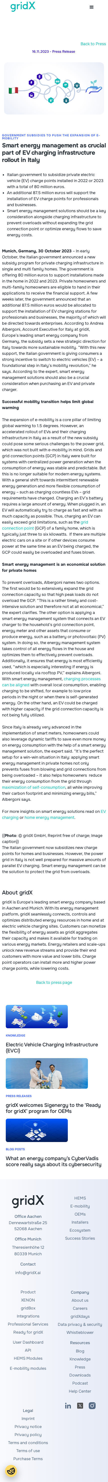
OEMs (80, 1214)
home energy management (49, 817)
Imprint (28, 1418)
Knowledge (80, 1359)
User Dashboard (28, 1342)
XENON (28, 1300)
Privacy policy (28, 1434)
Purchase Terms (28, 1458)
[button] (92, 7)
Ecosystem (80, 1230)
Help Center (80, 1391)
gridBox (28, 1308)
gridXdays (80, 1316)
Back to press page (54, 982)
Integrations (28, 1316)
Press (80, 1367)
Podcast (80, 1383)
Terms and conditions (28, 1442)
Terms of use (28, 1450)
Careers (80, 1308)
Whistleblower (80, 1332)
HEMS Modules (28, 1358)
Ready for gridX (28, 1332)
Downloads (80, 1375)
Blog (80, 1351)
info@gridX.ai (28, 1272)
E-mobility (80, 1206)
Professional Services (28, 1324)
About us (80, 1300)
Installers (80, 1222)
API (28, 1350)
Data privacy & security (80, 1324)
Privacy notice (28, 1426)
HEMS (80, 1198)
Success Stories (80, 1238)
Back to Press (93, 43)
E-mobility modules (28, 1368)
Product (28, 1292)
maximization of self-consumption (33, 787)
